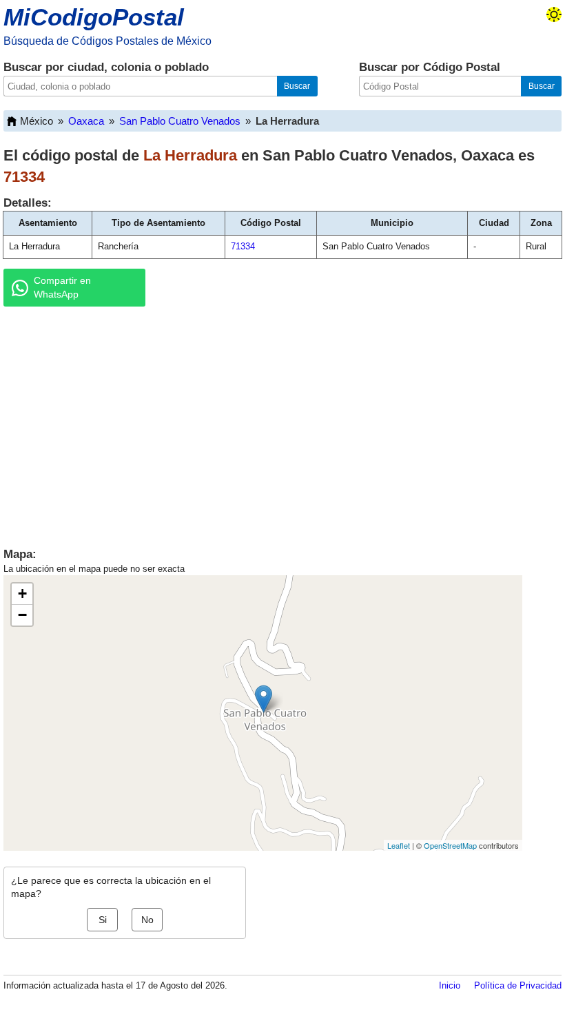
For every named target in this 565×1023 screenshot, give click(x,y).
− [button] (22, 614)
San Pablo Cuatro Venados (179, 121)
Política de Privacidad (518, 985)
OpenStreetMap (450, 845)
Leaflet (398, 845)
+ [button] (22, 593)
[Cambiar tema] (554, 14)
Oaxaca (86, 121)
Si (103, 919)
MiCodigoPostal (93, 16)
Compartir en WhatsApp (62, 287)
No (147, 919)
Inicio (449, 985)
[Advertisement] (282, 423)
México (36, 121)
